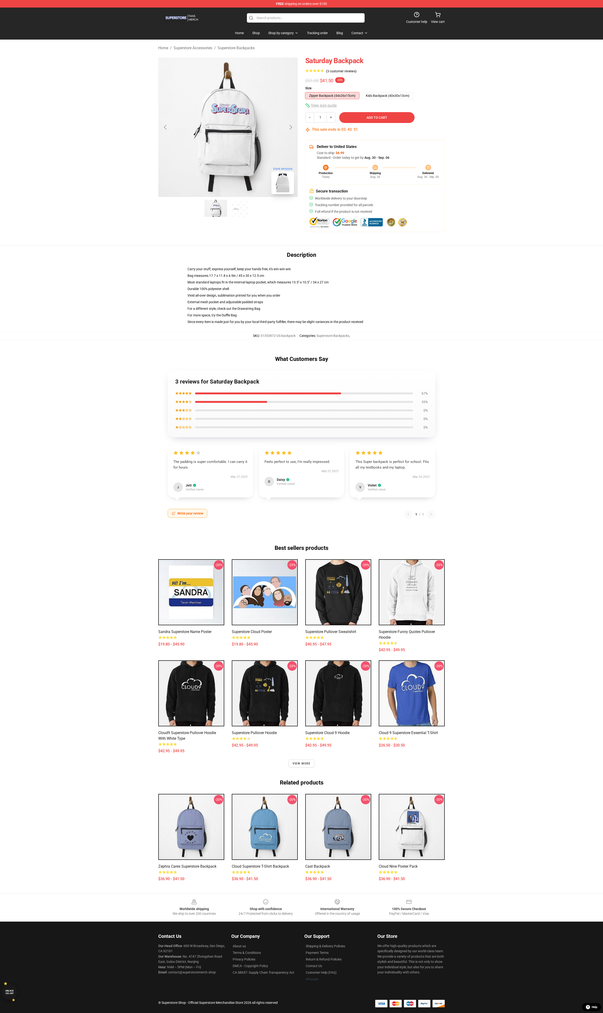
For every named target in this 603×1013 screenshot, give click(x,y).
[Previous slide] (166, 127)
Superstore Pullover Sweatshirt (330, 631)
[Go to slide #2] (240, 208)
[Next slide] (290, 127)
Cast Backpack (317, 866)
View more (302, 763)
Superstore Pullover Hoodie (254, 733)
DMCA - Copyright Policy (250, 966)
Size (308, 88)
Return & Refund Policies (324, 959)
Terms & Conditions (247, 953)
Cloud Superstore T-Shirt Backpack (260, 866)
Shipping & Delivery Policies (325, 946)
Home (163, 48)
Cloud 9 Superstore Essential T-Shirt (408, 733)
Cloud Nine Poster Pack (398, 866)
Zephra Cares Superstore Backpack (187, 866)
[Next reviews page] (431, 514)
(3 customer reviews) (341, 71)
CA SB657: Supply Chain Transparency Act (263, 972)
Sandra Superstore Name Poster (185, 631)
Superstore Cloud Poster (252, 631)
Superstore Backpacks (236, 48)
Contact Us (314, 966)
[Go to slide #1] (215, 208)
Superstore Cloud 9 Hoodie (327, 733)
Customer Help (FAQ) (321, 972)
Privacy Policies (244, 959)
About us (239, 946)
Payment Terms (317, 953)
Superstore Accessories (193, 48)
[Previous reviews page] (408, 514)
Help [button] (594, 1007)
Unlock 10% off (9, 992)
